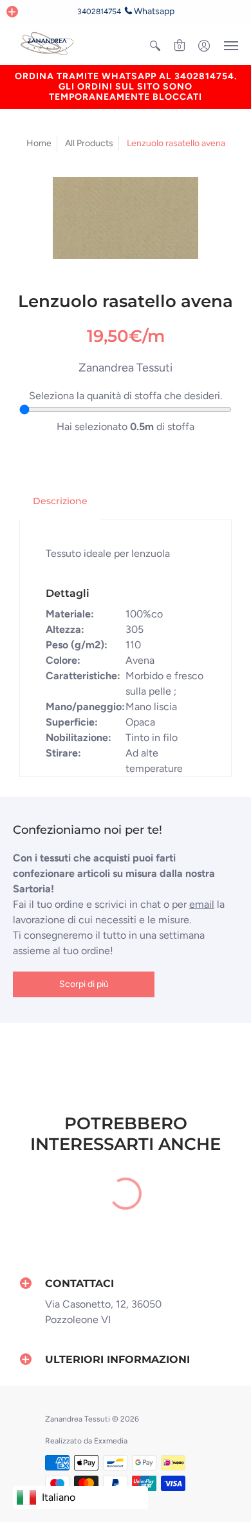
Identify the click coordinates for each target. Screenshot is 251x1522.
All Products (89, 143)
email (201, 904)
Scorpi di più (84, 984)
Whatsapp (154, 11)
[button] (12, 11)
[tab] (60, 501)
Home (38, 143)
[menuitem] (155, 45)
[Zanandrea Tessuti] (48, 44)
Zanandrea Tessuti (125, 368)
